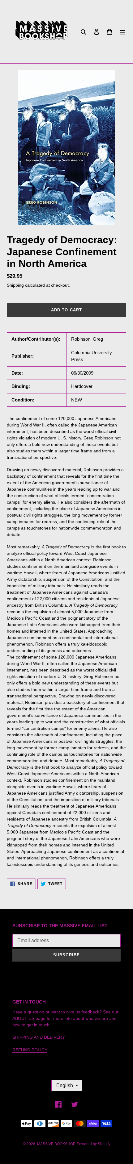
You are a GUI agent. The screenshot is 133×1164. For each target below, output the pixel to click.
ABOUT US (23, 1018)
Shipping (15, 285)
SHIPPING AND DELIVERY (38, 1037)
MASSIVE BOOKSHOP (56, 1144)
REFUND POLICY (29, 1049)
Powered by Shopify (93, 1144)
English (64, 1085)
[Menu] (122, 31)
